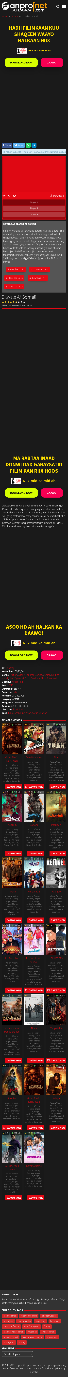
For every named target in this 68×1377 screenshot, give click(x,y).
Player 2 (34, 208)
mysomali (32, 1331)
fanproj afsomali (11, 1337)
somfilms (41, 678)
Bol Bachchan (11, 958)
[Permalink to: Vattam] (34, 805)
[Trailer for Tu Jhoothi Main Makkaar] (26, 990)
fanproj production (29, 1315)
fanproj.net (8, 1321)
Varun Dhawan (39, 712)
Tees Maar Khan (34, 757)
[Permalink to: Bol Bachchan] (11, 939)
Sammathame (34, 1165)
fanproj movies (24, 1321)
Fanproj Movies (34, 770)
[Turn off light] (3, 195)
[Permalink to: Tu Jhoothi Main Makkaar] (34, 939)
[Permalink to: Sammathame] (34, 1146)
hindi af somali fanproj (32, 1337)
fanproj (22, 1342)
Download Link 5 (16, 286)
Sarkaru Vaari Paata (12, 1167)
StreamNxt (52, 678)
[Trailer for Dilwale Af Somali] (14, 195)
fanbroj (47, 1326)
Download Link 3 (16, 278)
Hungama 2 (34, 891)
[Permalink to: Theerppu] (11, 805)
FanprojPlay (14, 773)
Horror (59, 1046)
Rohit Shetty (19, 709)
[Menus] (63, 6)
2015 (11, 685)
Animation (52, 965)
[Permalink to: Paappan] (56, 805)
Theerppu (11, 824)
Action (14, 674)
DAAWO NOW (14, 786)
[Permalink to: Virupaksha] (56, 1009)
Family (37, 968)
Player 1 (34, 202)
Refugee (56, 891)
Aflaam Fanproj (26, 674)
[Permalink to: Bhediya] (11, 1079)
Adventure (15, 896)
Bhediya (11, 1098)
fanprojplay (40, 1321)
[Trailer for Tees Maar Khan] (26, 786)
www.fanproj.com (31, 1326)
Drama (53, 767)
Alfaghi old (17, 681)
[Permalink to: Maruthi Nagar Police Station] (11, 1009)
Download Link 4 (39, 278)
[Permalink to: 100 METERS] (56, 939)
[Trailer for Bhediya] (4, 1127)
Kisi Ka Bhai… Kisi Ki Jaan (12, 759)
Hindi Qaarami (16, 678)
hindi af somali (47, 1331)
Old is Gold (30, 678)
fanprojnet (54, 1321)
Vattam (34, 824)
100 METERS (56, 958)
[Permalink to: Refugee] (56, 872)
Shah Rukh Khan (23, 712)
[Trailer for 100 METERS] (48, 990)
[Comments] (9, 195)
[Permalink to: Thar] (56, 738)
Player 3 (34, 214)
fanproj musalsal (49, 1315)
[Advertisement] (34, 107)
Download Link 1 (17, 269)
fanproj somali (10, 1315)
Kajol (10, 712)
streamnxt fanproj (11, 1326)
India (15, 692)
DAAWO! (52, 62)
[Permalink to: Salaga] (56, 1079)
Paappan (56, 824)
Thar (56, 757)
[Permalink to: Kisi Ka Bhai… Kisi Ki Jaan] (11, 738)
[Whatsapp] (28, 145)
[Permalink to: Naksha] (11, 872)
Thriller (61, 780)
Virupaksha (56, 1028)
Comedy (39, 674)
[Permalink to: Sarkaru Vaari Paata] (11, 1146)
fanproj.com (9, 1342)
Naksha (12, 891)
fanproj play (52, 1337)
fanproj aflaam (34, 767)
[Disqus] (34, 1246)
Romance (14, 778)
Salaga (56, 1098)
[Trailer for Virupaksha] (48, 1060)
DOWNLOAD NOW (21, 62)
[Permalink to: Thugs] (34, 1009)
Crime (47, 674)
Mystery (52, 1048)
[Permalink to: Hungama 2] (34, 872)
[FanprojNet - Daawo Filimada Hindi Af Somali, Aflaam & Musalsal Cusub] (24, 6)
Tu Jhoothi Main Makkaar (34, 960)
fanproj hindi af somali (13, 1331)
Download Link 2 (41, 269)
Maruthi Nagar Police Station (11, 1030)
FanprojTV (8, 775)
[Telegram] (34, 145)
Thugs (34, 1028)
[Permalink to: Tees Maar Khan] (34, 738)
